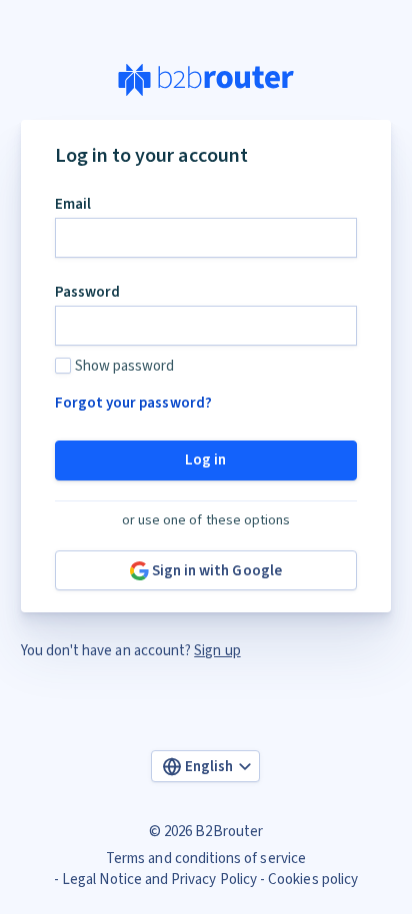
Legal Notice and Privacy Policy (159, 879)
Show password (125, 366)
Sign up (217, 650)
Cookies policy (313, 879)
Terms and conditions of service (206, 858)
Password (87, 292)
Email (73, 204)
